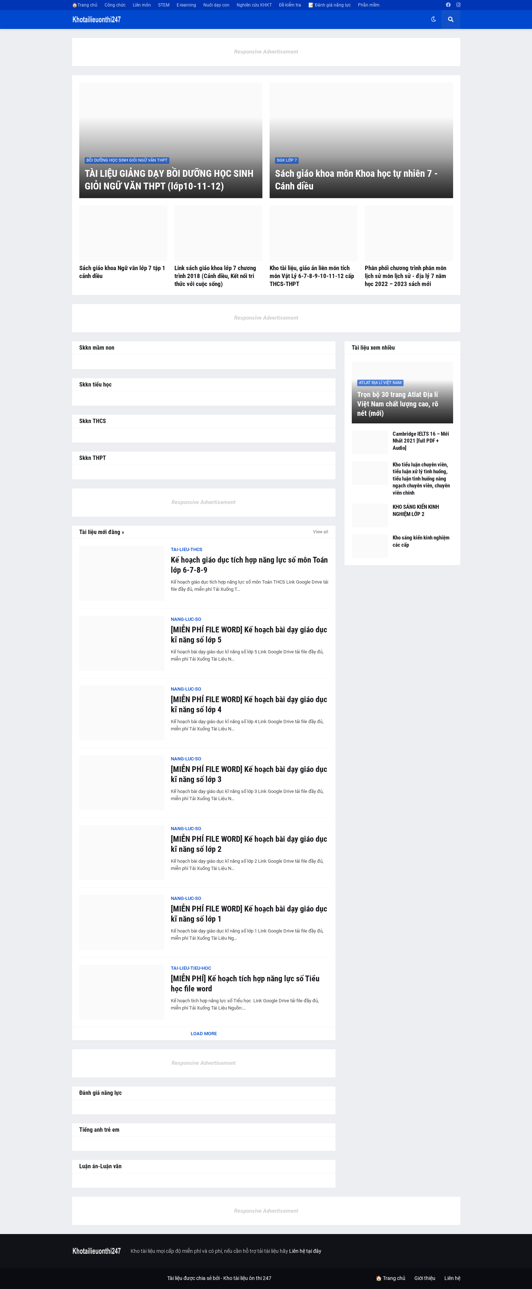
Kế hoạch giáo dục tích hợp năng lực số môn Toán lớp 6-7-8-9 (249, 565)
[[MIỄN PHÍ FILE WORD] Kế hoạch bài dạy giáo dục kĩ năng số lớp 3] (121, 782)
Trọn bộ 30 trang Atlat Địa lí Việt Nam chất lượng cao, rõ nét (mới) (397, 404)
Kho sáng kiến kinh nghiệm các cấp (421, 541)
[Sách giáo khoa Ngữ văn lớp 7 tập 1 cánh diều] (123, 233)
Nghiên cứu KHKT (254, 5)
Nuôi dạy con (216, 5)
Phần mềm (369, 5)
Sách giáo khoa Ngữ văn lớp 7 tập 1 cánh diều (122, 271)
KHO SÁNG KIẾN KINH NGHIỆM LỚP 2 (416, 510)
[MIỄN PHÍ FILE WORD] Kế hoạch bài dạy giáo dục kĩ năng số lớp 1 (249, 914)
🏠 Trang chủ (390, 1278)
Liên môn (142, 5)
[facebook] (448, 5)
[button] (434, 19)
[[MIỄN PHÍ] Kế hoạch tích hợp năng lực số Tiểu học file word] (121, 992)
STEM (163, 5)
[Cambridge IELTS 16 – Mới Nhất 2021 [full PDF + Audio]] (370, 442)
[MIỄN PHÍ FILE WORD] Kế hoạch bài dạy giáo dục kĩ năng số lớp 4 (249, 704)
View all (320, 532)
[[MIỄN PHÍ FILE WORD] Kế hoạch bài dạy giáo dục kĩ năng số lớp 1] (121, 922)
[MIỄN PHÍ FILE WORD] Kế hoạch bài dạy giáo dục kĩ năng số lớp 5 (249, 635)
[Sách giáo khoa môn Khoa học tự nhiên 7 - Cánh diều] (361, 140)
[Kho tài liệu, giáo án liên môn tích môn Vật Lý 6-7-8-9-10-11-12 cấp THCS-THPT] (314, 233)
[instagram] (458, 5)
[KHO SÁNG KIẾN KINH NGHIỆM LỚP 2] (370, 515)
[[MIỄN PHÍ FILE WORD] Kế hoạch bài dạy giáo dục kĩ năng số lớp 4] (121, 713)
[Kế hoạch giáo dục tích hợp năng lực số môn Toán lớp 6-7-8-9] (121, 573)
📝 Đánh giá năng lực (329, 5)
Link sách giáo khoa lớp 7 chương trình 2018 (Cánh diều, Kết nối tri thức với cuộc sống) (215, 275)
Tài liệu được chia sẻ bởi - (195, 1278)
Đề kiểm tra (290, 5)
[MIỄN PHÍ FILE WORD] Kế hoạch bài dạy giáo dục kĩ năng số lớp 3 (249, 774)
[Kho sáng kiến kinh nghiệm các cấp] (370, 546)
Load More (204, 1033)
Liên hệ (452, 1278)
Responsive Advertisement (266, 51)
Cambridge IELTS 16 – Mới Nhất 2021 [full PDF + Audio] (421, 441)
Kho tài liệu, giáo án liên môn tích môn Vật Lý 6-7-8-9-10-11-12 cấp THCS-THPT (312, 275)
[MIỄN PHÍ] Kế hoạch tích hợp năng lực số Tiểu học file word (245, 984)
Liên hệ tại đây (305, 1251)
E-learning (186, 5)
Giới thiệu (424, 1278)
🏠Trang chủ (84, 5)
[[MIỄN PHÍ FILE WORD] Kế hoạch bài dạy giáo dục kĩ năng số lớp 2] (121, 852)
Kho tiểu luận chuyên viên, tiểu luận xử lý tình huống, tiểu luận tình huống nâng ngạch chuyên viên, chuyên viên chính (421, 478)
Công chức (115, 5)
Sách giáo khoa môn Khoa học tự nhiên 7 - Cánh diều (356, 180)
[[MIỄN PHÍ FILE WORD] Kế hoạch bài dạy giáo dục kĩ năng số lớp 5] (121, 643)
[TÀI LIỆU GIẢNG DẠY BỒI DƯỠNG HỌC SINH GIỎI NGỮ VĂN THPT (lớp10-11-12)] (171, 140)
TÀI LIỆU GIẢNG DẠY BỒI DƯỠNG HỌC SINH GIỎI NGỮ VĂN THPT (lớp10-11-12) (169, 180)
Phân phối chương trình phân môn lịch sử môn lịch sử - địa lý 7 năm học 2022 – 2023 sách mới (405, 275)
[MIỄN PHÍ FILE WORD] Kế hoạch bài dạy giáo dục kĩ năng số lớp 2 (249, 844)
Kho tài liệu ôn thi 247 (247, 1278)
